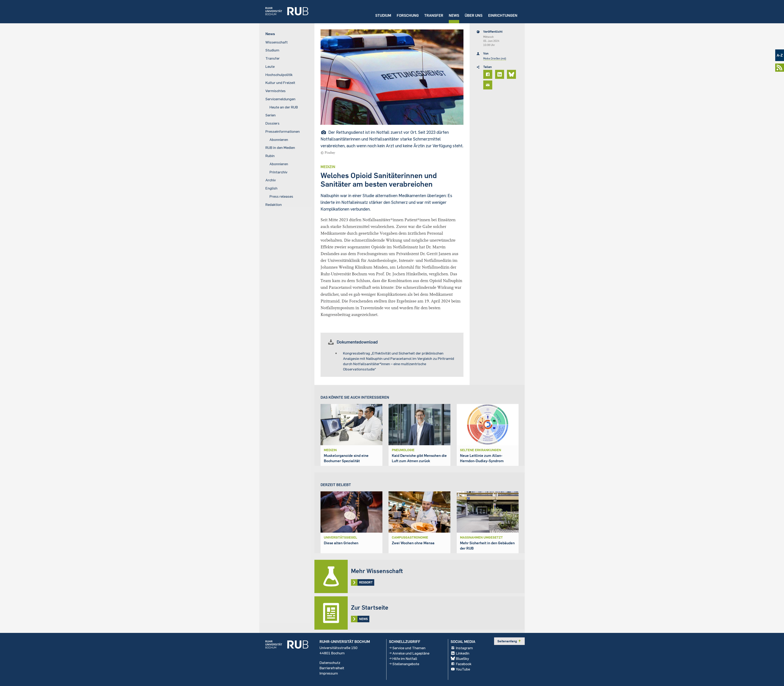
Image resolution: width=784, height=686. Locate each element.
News (454, 15)
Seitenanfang (509, 641)
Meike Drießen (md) (494, 58)
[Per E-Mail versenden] (488, 84)
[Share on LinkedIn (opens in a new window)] (500, 74)
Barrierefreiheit (332, 668)
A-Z (780, 55)
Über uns (473, 15)
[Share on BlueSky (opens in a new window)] (512, 74)
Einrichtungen (502, 15)
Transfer (433, 15)
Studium (383, 15)
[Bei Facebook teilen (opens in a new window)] (488, 74)
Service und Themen (408, 648)
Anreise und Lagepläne (410, 653)
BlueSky (462, 658)
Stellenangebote (405, 663)
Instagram (464, 648)
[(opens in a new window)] (283, 11)
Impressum (329, 673)
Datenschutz (330, 662)
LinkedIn (462, 653)
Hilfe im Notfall (404, 658)
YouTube (463, 669)
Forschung (408, 15)
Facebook (463, 663)
